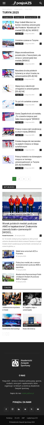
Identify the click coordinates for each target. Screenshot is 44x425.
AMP (23, 418)
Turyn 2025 (19, 33)
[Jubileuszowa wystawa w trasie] (11, 298)
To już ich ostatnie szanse (27, 101)
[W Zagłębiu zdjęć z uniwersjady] (32, 298)
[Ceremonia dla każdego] (11, 320)
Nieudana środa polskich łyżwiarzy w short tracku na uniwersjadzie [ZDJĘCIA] (27, 73)
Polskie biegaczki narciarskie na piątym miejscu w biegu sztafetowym (27, 144)
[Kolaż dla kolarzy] (32, 320)
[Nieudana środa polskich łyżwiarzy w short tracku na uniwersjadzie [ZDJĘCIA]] (8, 73)
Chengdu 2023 (19, 17)
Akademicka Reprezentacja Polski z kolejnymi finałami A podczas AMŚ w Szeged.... (28, 276)
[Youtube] (38, 409)
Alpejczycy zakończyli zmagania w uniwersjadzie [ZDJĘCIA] (27, 89)
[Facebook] (6, 409)
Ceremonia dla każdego (11, 329)
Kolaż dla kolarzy (29, 329)
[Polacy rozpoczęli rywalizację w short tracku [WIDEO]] (8, 132)
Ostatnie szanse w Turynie (26, 40)
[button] (4, 3)
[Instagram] (12, 409)
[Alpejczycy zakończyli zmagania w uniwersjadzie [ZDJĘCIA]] (8, 89)
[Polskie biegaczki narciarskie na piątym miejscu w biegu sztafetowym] (8, 144)
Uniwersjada (18, 9)
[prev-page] (3, 333)
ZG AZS (17, 418)
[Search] (40, 3)
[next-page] (29, 179)
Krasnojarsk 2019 (31, 17)
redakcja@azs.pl (28, 393)
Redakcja (9, 418)
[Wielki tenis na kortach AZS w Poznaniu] (8, 254)
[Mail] (25, 409)
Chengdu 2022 (7, 17)
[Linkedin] (19, 409)
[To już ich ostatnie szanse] (8, 104)
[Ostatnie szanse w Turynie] (8, 43)
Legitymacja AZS (32, 418)
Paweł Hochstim (7, 235)
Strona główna (7, 9)
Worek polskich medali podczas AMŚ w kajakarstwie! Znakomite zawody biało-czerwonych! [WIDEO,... (19, 228)
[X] (31, 409)
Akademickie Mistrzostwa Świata (13, 219)
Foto (4, 304)
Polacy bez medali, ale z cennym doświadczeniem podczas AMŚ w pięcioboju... (28, 265)
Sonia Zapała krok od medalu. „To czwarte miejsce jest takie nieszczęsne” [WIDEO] (28, 116)
